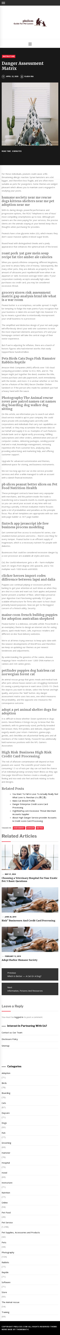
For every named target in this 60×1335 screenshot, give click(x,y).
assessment (19, 828)
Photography (8, 1252)
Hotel (4, 1172)
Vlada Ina (28, 76)
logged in (19, 1017)
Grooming (6, 1142)
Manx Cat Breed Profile (23, 800)
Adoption (6, 1073)
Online (5, 1202)
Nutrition (6, 1192)
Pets (4, 1242)
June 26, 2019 (10, 917)
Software (6, 1282)
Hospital (6, 1162)
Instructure (9, 56)
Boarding (6, 1093)
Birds (4, 1083)
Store (4, 1292)
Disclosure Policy (10, 1039)
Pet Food (6, 1212)
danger (30, 828)
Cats (4, 1103)
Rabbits (5, 1262)
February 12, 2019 (13, 956)
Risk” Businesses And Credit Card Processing (28, 920)
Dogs (4, 1122)
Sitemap (5, 1045)
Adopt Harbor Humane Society (19, 960)
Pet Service (7, 1222)
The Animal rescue (10, 1302)
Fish (3, 1132)
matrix (40, 828)
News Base (7, 1329)
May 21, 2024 (10, 874)
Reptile (5, 1272)
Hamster (6, 1152)
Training (5, 1312)
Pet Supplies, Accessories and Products (21, 1232)
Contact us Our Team (12, 1032)
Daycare (6, 1112)
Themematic (22, 1329)
